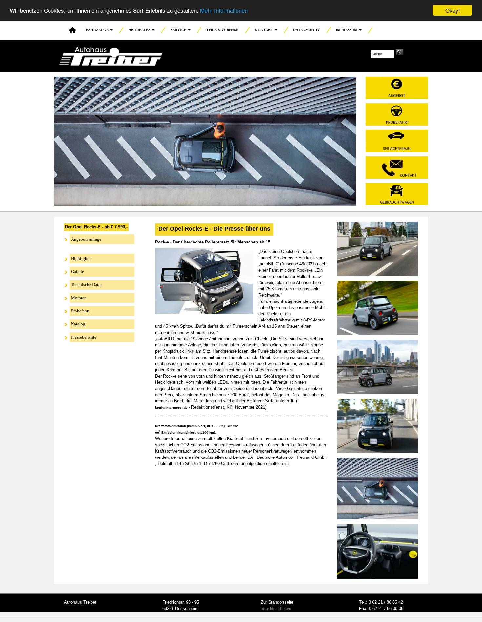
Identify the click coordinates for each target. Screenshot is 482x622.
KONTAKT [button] (264, 30)
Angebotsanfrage (86, 239)
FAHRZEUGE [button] (98, 30)
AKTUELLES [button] (140, 30)
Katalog (78, 323)
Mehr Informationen (224, 11)
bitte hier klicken (276, 608)
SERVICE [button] (179, 30)
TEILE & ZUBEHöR (222, 30)
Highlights (80, 258)
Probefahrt (80, 310)
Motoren (79, 297)
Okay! (452, 10)
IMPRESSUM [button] (347, 30)
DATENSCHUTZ (306, 30)
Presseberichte (83, 337)
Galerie (77, 271)
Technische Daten (87, 284)
